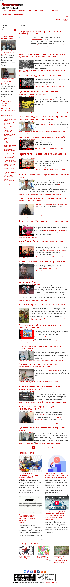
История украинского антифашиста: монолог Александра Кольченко (40, 32)
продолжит (42, 414)
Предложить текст (9, 11)
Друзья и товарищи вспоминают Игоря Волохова (42, 261)
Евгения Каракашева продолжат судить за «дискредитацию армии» (39, 407)
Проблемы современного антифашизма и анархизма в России (26, 557)
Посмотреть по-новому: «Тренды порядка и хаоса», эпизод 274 (10, 161)
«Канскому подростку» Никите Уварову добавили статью (7, 80)
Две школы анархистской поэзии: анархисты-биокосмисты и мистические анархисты (10, 136)
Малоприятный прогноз (30, 281)
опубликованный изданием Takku (38, 39)
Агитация (54, 11)
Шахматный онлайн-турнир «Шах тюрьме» (7, 51)
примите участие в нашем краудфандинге (54, 230)
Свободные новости (28, 543)
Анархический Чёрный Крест (8, 37)
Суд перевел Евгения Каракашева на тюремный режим (42, 428)
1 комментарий (34, 46)
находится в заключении (47, 124)
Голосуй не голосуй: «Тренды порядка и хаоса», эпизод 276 (10, 119)
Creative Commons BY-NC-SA (51, 582)
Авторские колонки (28, 452)
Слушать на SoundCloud (40, 85)
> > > (9, 184)
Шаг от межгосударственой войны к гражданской (42, 304)
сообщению (49, 99)
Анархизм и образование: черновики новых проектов (10, 144)
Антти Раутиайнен (49, 519)
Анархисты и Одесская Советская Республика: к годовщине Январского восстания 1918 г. (42, 55)
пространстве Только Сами (53, 370)
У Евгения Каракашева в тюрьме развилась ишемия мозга (44, 175)
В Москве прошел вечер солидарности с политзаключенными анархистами (38, 365)
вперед (48, 447)
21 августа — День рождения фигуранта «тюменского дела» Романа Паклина (10, 177)
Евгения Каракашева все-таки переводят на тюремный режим (40, 347)
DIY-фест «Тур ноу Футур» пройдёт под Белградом (10, 173)
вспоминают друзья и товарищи (50, 268)
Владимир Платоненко (35, 284)
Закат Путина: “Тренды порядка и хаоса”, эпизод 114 (42, 242)
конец (53, 447)
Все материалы (8, 115)
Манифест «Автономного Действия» (37, 584)
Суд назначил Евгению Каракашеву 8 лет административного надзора (38, 92)
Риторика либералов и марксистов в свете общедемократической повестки (27, 517)
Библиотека (7, 14)
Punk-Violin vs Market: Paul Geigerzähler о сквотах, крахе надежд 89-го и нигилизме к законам (9, 131)
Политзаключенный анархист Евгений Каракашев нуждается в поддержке (42, 199)
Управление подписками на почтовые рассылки (8, 111)
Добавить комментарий (44, 46)
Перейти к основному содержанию (8, 0)
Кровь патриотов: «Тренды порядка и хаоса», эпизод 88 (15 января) (40, 326)
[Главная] (13, 6)
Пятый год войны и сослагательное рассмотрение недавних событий (30, 475)
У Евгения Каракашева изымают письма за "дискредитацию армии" (39, 387)
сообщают (45, 357)
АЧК (47, 11)
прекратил (65, 393)
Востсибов (21, 479)
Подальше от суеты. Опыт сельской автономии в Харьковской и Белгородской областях (61, 558)
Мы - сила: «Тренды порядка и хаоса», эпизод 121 (43, 136)
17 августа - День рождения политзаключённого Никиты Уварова (10, 157)
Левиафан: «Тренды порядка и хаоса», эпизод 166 (43, 75)
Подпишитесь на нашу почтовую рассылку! (7, 104)
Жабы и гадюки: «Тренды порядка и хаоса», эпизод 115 (43, 222)
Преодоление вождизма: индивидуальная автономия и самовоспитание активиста (56, 475)
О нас (26, 584)
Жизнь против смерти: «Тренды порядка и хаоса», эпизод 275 (10, 141)
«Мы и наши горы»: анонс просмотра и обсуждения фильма (9, 166)
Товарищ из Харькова (35, 59)
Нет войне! (21, 11)
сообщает (41, 401)
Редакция (32, 36)
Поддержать (18, 14)
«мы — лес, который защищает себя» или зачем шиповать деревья (43, 557)
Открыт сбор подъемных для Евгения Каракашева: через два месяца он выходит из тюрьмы (43, 117)
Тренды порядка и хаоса (35, 11)
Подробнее (49, 44)
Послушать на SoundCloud (41, 147)
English (31, 382)
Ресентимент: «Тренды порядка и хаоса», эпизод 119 (42, 154)
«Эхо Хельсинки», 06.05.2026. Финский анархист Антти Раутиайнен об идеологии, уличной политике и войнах (56, 514)
